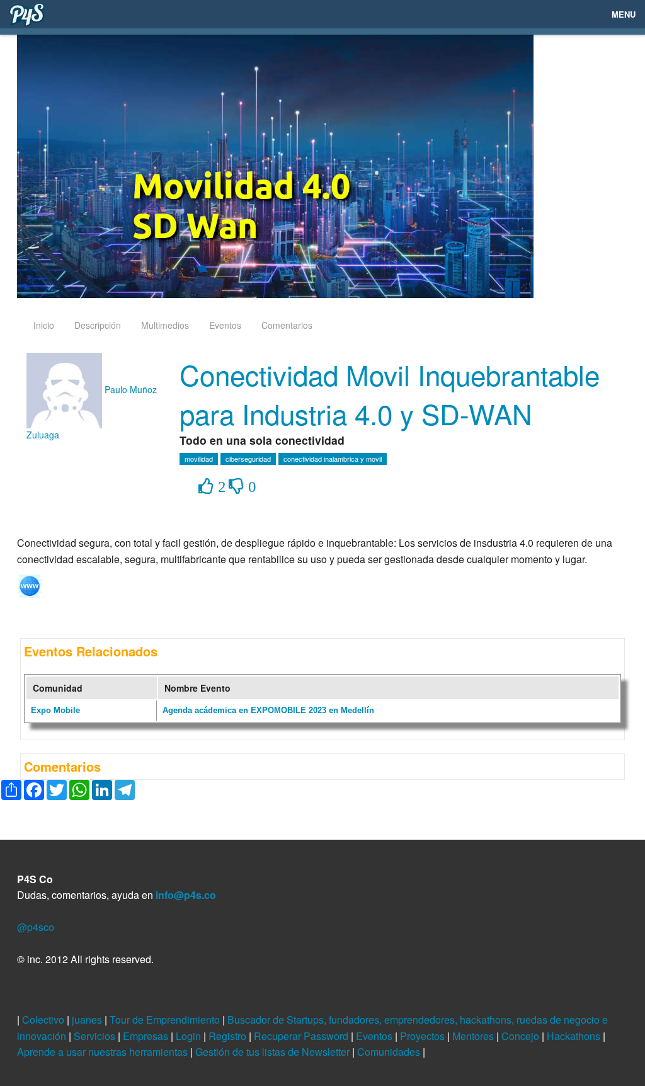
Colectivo (44, 1019)
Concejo (521, 1036)
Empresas (147, 1036)
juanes (88, 1019)
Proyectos (423, 1036)
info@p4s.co (186, 895)
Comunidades (390, 1051)
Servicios (96, 1036)
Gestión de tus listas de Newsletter (273, 1051)
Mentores (474, 1036)
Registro (228, 1036)
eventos (225, 325)
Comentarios (286, 325)
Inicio (43, 325)
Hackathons (575, 1036)
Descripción (97, 325)
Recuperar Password (302, 1036)
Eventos (375, 1036)
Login (189, 1036)
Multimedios (165, 325)
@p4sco (35, 927)
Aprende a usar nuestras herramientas (103, 1051)
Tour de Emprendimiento (166, 1019)
